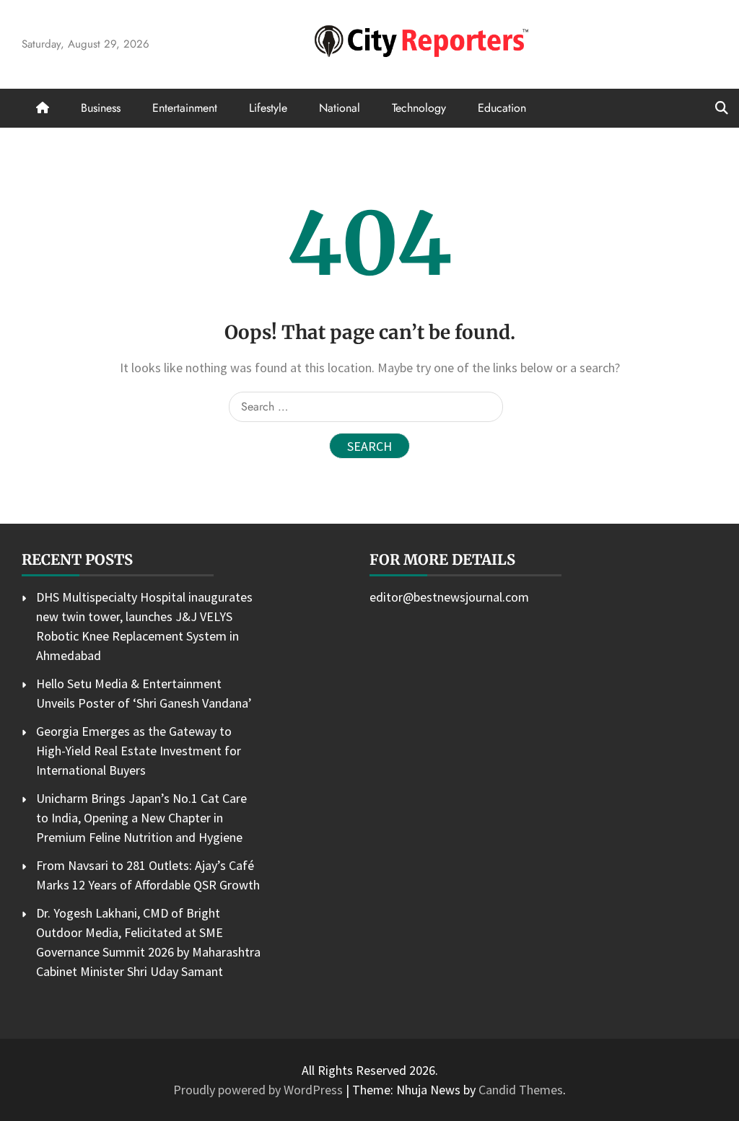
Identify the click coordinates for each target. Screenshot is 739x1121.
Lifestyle (268, 108)
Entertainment (184, 108)
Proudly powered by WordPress (259, 1089)
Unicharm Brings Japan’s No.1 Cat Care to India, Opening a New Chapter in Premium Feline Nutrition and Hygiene (141, 817)
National (339, 108)
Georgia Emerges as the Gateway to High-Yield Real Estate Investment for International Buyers (138, 750)
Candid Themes (520, 1089)
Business (101, 108)
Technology (419, 108)
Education (502, 108)
